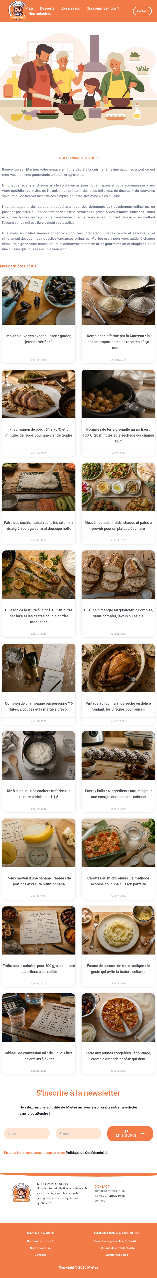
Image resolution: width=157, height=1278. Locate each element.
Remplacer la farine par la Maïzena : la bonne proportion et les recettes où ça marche (118, 342)
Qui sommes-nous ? (103, 8)
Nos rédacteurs (40, 13)
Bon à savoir (71, 8)
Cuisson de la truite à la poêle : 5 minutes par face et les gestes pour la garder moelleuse (39, 616)
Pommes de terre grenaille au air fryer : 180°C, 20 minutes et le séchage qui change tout (118, 435)
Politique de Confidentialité (87, 1153)
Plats (29, 8)
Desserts (47, 8)
